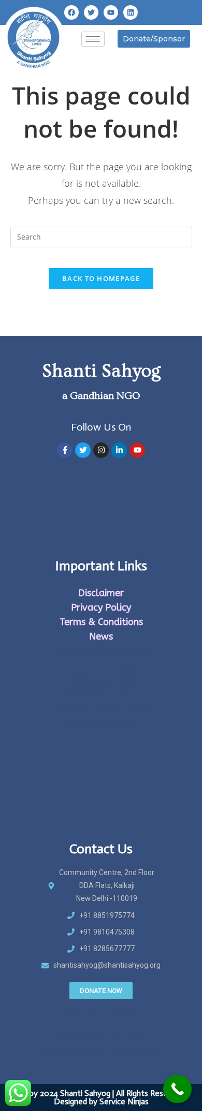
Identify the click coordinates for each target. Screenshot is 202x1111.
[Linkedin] (130, 12)
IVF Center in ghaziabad (101, 651)
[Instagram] (101, 450)
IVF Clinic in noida (101, 694)
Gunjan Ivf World (101, 723)
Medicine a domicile (101, 1034)
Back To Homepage (101, 278)
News (101, 636)
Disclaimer (101, 593)
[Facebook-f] (65, 450)
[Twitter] (91, 12)
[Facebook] (71, 12)
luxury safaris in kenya (101, 709)
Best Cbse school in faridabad (101, 1053)
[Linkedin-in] (119, 450)
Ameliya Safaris (101, 680)
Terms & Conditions (101, 622)
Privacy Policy (101, 607)
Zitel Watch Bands (101, 1014)
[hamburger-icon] (93, 39)
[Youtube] (111, 12)
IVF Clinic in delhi (101, 665)
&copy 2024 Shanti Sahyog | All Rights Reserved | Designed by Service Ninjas (101, 1097)
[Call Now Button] (177, 1089)
